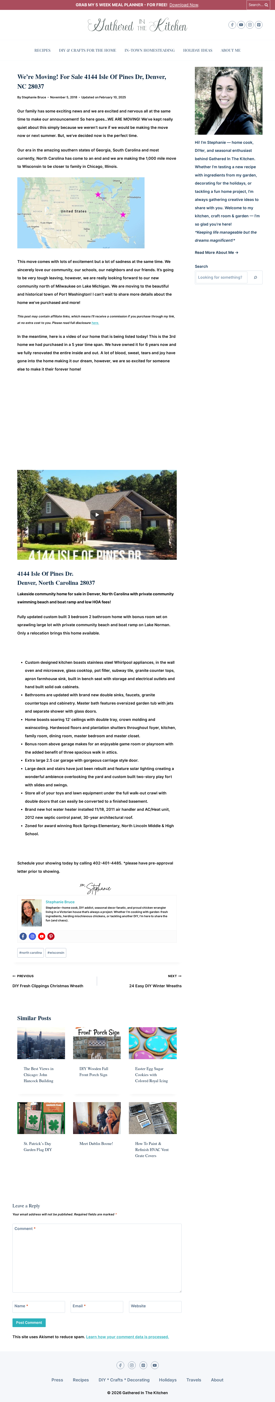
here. (95, 323)
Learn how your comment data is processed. (127, 1337)
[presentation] (41, 1043)
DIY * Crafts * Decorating (124, 1379)
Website (138, 1305)
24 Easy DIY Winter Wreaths (155, 981)
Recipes (42, 50)
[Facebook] (232, 25)
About (217, 1379)
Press (57, 1379)
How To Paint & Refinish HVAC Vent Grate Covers (152, 1149)
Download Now (184, 4)
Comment (25, 1228)
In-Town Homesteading (150, 50)
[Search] (255, 277)
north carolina (30, 953)
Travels (193, 1379)
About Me (231, 50)
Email (79, 1305)
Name (21, 1305)
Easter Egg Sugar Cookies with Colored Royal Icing (151, 1074)
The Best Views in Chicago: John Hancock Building (39, 1074)
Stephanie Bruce (34, 97)
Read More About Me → (217, 252)
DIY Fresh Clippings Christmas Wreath (47, 981)
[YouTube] (241, 25)
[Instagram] (250, 25)
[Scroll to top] (264, 1395)
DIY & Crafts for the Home (87, 50)
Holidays (168, 1379)
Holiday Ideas (197, 50)
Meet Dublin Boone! (96, 1143)
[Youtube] (41, 936)
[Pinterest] (259, 25)
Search (201, 266)
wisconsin (56, 953)
